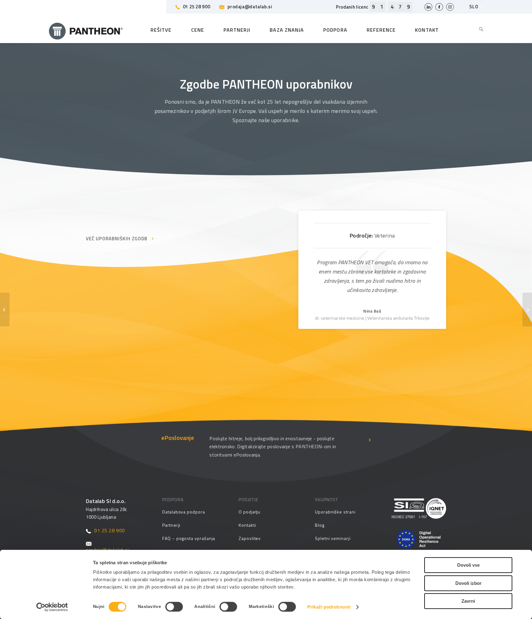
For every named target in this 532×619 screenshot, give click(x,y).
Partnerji (171, 525)
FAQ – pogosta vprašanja (188, 538)
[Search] (476, 30)
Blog (319, 525)
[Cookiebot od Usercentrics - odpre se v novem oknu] (52, 607)
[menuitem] (476, 30)
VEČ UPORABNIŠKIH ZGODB (116, 238)
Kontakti (247, 525)
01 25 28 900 (196, 6)
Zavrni (468, 601)
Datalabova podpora (183, 512)
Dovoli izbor (468, 583)
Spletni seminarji (333, 538)
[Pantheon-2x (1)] (86, 30)
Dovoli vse (468, 565)
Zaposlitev (250, 538)
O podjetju (249, 512)
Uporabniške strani (335, 512)
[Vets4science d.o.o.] (5, 309)
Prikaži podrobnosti (328, 606)
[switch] (174, 607)
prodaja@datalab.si (250, 6)
